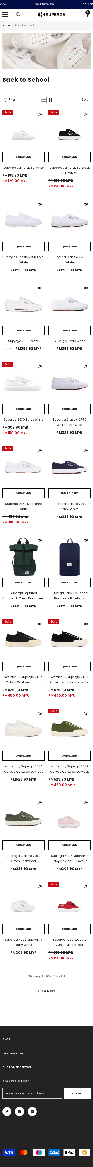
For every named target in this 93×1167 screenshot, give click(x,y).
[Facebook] (6, 1111)
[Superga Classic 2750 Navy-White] (69, 467)
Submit (77, 1093)
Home (6, 25)
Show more (46, 991)
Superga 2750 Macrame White (23, 506)
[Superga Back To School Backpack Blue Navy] (69, 556)
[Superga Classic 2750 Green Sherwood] (23, 819)
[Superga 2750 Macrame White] (23, 467)
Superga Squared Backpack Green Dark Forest (23, 595)
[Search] (19, 14)
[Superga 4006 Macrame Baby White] (23, 903)
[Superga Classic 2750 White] (69, 220)
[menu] (5, 14)
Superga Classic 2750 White (69, 259)
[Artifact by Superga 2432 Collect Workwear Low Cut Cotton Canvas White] (23, 730)
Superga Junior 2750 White (23, 168)
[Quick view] (39, 114)
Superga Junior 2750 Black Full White (69, 170)
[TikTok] (32, 1111)
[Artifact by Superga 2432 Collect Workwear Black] (23, 640)
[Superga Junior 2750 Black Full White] (69, 131)
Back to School (24, 25)
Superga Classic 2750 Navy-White (69, 506)
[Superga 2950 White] (23, 304)
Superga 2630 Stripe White (23, 420)
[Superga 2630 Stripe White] (23, 383)
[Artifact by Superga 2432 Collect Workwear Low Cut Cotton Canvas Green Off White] (69, 730)
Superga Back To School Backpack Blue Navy (69, 595)
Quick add (23, 157)
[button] (44, 100)
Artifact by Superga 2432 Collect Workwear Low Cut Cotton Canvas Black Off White (69, 680)
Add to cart (69, 493)
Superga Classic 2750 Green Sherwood (23, 858)
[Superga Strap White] (69, 304)
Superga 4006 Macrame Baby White (23, 942)
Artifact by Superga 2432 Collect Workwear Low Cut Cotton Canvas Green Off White (69, 769)
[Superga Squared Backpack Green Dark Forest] (23, 556)
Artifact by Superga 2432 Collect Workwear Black (23, 679)
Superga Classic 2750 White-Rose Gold (69, 422)
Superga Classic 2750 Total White (23, 259)
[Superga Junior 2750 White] (23, 131)
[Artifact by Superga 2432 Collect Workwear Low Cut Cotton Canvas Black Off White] (69, 640)
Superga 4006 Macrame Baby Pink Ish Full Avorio (69, 858)
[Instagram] (19, 1111)
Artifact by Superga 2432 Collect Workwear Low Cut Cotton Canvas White (23, 769)
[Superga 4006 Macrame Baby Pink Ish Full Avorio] (69, 819)
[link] (46, 51)
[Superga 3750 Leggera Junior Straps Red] (69, 903)
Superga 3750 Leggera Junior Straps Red (69, 942)
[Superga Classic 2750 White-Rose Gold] (69, 383)
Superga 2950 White (23, 341)
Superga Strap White (69, 341)
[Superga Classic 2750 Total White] (23, 220)
